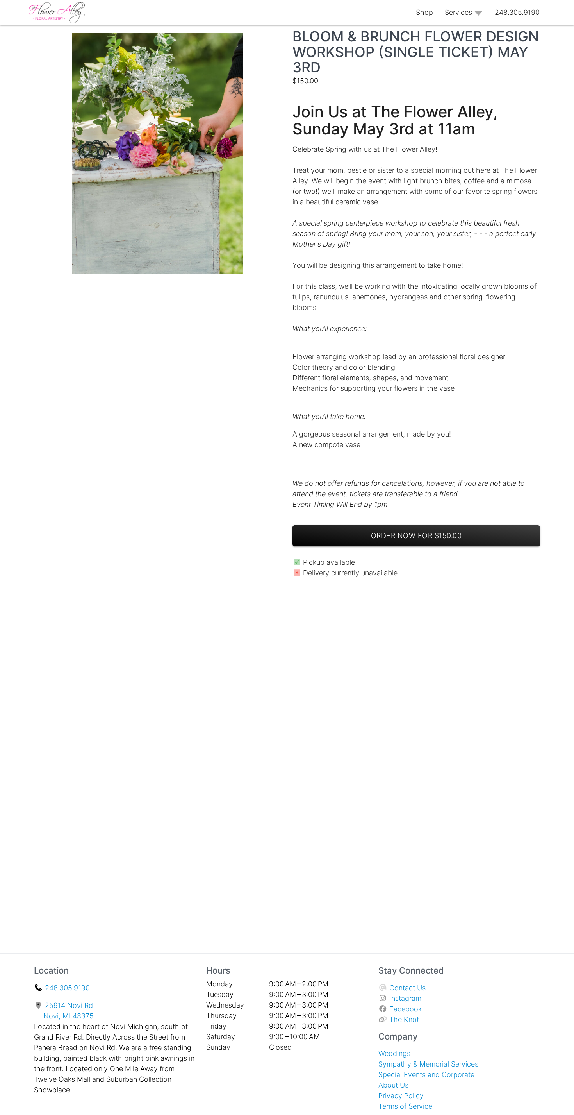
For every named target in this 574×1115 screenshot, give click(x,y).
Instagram (405, 998)
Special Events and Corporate (426, 1074)
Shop (424, 12)
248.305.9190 (67, 988)
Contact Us (407, 988)
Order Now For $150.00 (416, 536)
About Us (393, 1085)
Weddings (394, 1053)
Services (458, 12)
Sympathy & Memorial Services (428, 1064)
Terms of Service (405, 1106)
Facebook (405, 1009)
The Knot (404, 1019)
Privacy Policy (401, 1096)
